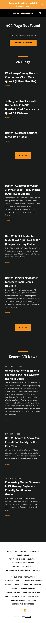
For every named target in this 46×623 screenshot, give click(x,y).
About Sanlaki (23, 555)
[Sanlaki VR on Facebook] (21, 610)
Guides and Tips (13, 592)
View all (23, 155)
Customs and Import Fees (23, 604)
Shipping (32, 600)
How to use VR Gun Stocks (23, 566)
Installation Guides (33, 581)
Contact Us (34, 551)
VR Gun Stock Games (13, 581)
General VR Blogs (27, 588)
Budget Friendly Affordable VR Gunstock (23, 584)
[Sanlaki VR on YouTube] (25, 610)
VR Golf (36, 570)
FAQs (7, 596)
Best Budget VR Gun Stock (23, 563)
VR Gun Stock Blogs (31, 592)
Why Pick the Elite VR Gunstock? (23, 559)
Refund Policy (34, 596)
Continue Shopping (23, 43)
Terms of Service (17, 600)
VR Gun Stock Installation (23, 577)
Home (9, 551)
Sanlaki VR (28, 617)
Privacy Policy (18, 596)
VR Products (20, 551)
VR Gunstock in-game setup (18, 570)
